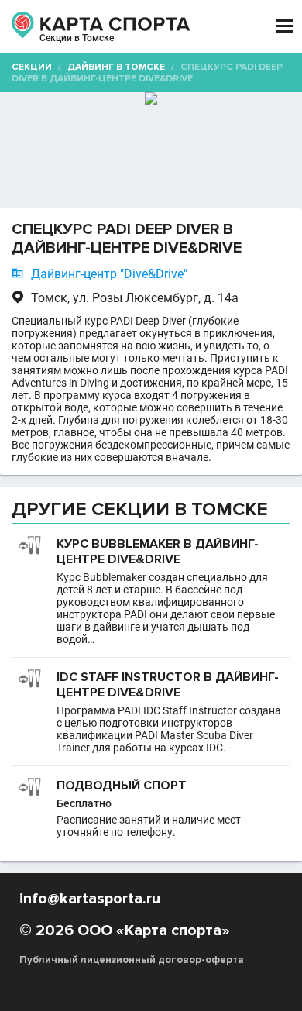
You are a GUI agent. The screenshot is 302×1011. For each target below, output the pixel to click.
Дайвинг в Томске (116, 67)
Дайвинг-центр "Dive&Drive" (109, 274)
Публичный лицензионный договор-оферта (131, 960)
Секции (32, 67)
